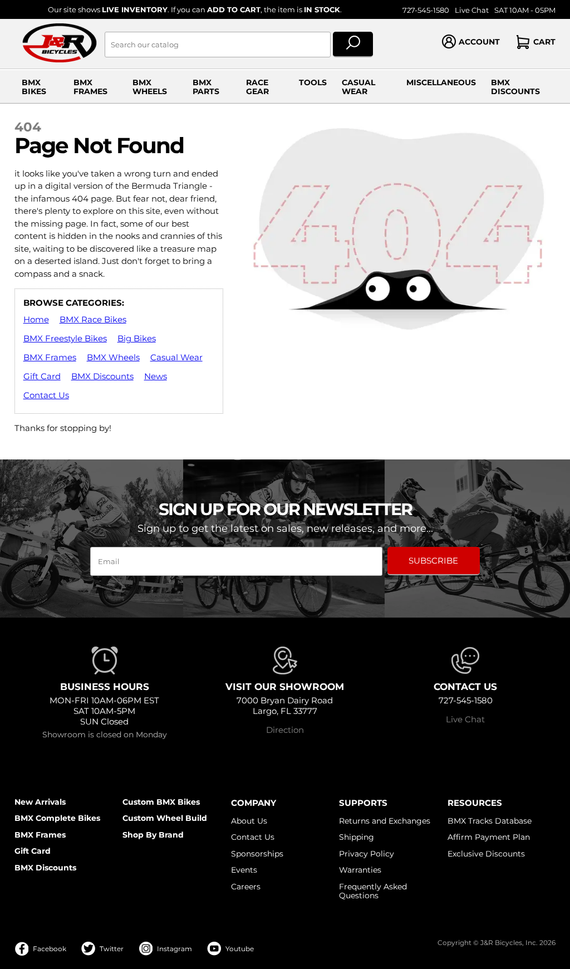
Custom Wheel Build (164, 818)
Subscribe (433, 560)
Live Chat (472, 10)
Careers (246, 886)
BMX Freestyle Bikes (65, 338)
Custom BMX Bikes (161, 801)
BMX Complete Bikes (57, 818)
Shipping (356, 837)
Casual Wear (358, 87)
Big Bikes (136, 338)
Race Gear (257, 87)
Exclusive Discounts (486, 853)
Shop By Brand (153, 834)
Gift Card (42, 376)
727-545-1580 (425, 10)
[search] (353, 44)
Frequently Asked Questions (373, 891)
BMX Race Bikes (93, 319)
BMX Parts (206, 87)
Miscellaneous (441, 82)
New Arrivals (40, 801)
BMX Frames (90, 87)
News (155, 376)
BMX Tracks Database (490, 820)
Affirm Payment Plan (489, 837)
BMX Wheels (149, 87)
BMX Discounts (515, 87)
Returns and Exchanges (384, 820)
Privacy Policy (366, 853)
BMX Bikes (34, 87)
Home (36, 319)
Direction (285, 730)
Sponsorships (257, 853)
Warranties (360, 869)
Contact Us (46, 395)
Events (244, 869)
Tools (313, 82)
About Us (249, 820)
